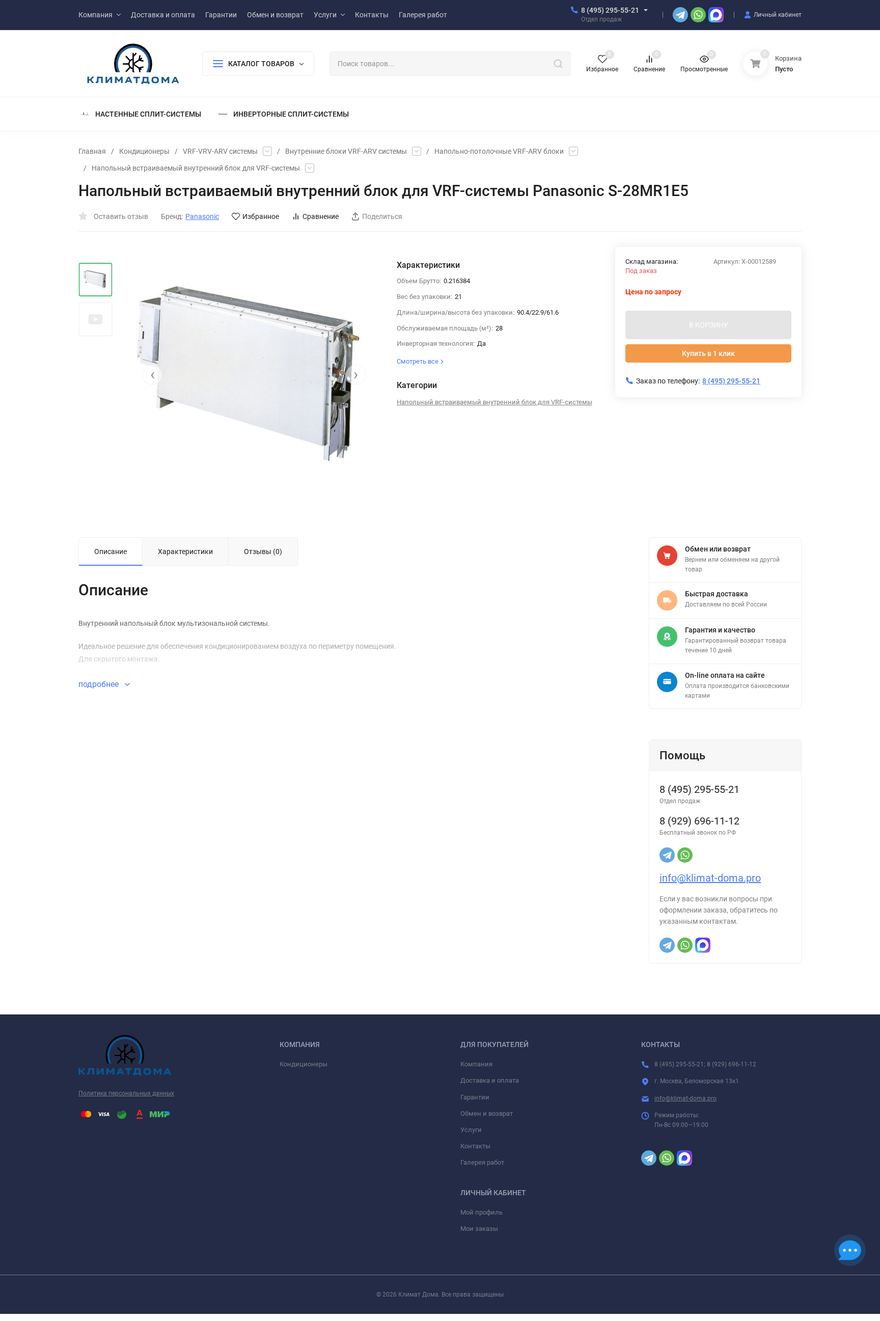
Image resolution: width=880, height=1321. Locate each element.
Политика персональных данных (126, 1093)
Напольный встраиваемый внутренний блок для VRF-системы (196, 168)
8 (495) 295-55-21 (610, 10)
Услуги (471, 1130)
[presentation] (152, 375)
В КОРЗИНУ (708, 325)
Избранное (260, 216)
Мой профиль (481, 1212)
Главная (92, 151)
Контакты (475, 1146)
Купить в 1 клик (708, 353)
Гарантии (474, 1097)
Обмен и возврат (486, 1113)
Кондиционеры (144, 151)
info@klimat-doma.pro (710, 878)
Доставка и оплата (489, 1080)
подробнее (99, 684)
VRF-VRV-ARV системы (220, 151)
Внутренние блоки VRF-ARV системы (346, 151)
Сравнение (320, 216)
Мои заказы (479, 1228)
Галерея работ (482, 1162)
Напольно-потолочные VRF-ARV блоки (499, 151)
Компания (476, 1064)
